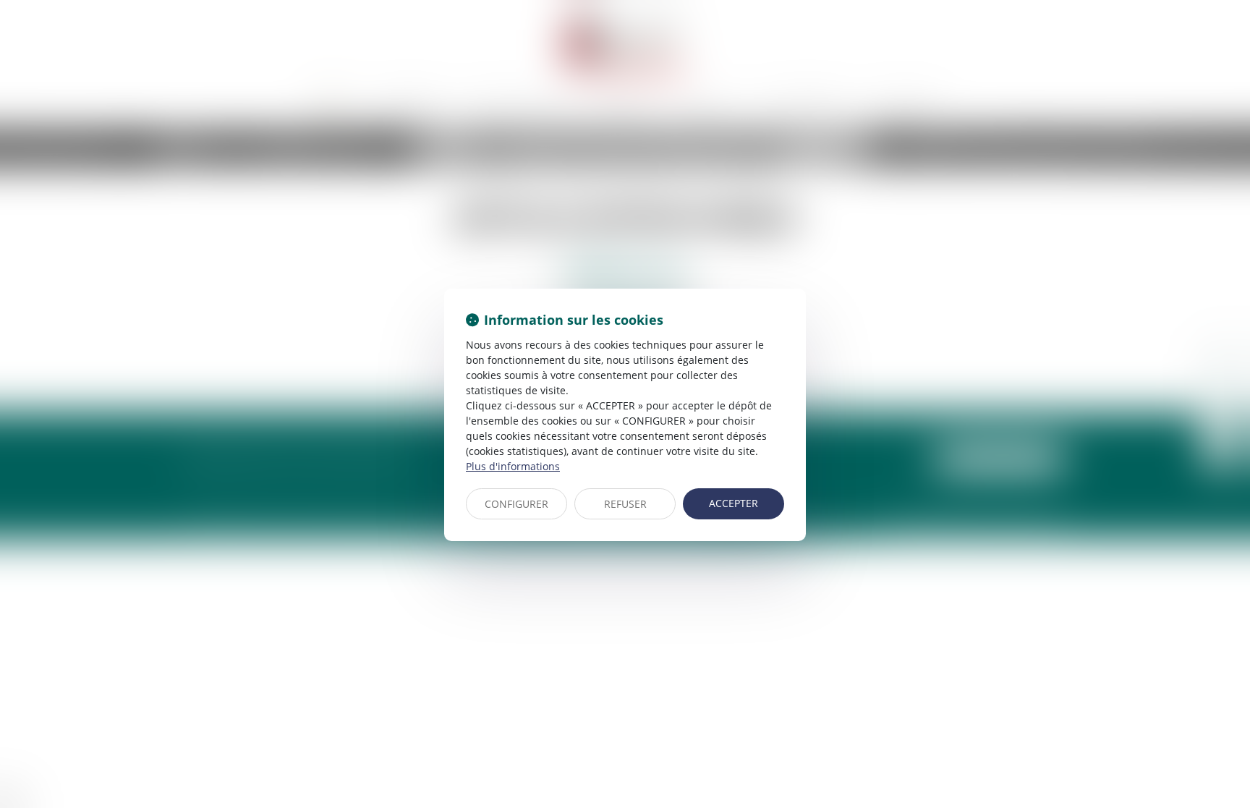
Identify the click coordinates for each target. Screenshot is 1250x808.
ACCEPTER (733, 503)
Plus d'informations (513, 466)
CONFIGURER (516, 504)
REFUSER (625, 504)
